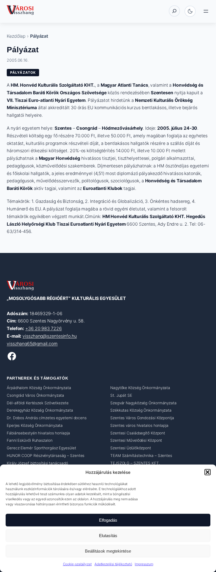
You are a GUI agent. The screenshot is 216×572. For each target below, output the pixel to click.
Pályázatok (23, 72)
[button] (207, 472)
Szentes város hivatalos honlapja (139, 425)
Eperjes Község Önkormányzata (35, 425)
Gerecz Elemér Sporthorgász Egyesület (41, 448)
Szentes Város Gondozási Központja (142, 418)
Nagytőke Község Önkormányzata (140, 387)
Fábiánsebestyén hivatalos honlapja (38, 433)
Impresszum (144, 564)
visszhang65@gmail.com (32, 343)
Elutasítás (108, 535)
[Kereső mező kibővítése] (174, 11)
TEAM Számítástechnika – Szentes (141, 455)
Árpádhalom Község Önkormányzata (39, 387)
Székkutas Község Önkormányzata (141, 410)
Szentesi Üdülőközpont (130, 448)
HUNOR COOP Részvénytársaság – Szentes (45, 455)
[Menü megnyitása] (206, 11)
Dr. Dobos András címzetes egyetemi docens (47, 418)
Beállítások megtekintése (108, 551)
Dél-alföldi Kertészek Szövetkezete (38, 403)
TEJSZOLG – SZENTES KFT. (135, 463)
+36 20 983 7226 (43, 328)
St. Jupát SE (121, 395)
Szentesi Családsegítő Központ (137, 433)
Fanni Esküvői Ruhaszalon (30, 440)
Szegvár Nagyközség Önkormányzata (143, 403)
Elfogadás (108, 520)
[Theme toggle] (190, 11)
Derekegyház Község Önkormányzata (40, 410)
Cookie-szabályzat (77, 564)
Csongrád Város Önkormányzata (35, 395)
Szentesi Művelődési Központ (136, 440)
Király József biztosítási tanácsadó (37, 463)
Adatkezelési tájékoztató (113, 564)
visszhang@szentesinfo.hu (49, 336)
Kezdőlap (16, 36)
